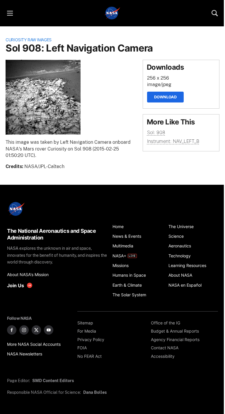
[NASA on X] (36, 330)
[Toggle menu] (9, 13)
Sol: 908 (156, 132)
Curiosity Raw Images (29, 39)
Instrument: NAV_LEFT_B (173, 141)
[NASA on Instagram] (24, 330)
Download (165, 97)
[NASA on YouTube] (48, 330)
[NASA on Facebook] (11, 330)
